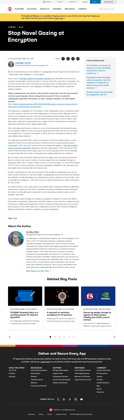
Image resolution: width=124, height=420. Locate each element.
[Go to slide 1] (50, 337)
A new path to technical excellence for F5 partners (59, 313)
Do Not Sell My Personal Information (81, 414)
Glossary (34, 377)
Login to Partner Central (83, 380)
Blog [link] (21, 27)
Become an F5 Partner (82, 377)
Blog (98, 386)
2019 (15, 218)
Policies (41, 414)
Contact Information (103, 370)
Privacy (49, 414)
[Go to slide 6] (73, 337)
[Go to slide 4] (64, 337)
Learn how (45, 362)
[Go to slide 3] (59, 337)
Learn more (58, 18)
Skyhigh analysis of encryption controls (35, 79)
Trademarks (31, 414)
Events (99, 389)
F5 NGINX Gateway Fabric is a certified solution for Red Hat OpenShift (24, 315)
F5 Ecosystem (54, 309)
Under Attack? (109, 2)
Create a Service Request (62, 380)
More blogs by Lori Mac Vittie (37, 271)
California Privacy (61, 414)
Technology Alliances (82, 373)
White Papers (35, 373)
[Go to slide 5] (69, 337)
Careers (99, 377)
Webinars (34, 383)
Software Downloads (60, 383)
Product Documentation (39, 370)
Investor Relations (103, 383)
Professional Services (60, 377)
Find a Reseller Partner (83, 370)
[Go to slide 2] (55, 337)
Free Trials (12, 370)
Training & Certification (39, 386)
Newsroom (100, 392)
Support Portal (58, 373)
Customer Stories (37, 380)
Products (12, 373)
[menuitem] (48, 2)
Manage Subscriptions (60, 370)
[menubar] (62, 2)
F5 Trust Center (102, 373)
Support (85, 2)
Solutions (12, 377)
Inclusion (100, 380)
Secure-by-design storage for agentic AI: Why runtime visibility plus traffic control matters (97, 316)
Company (12, 27)
